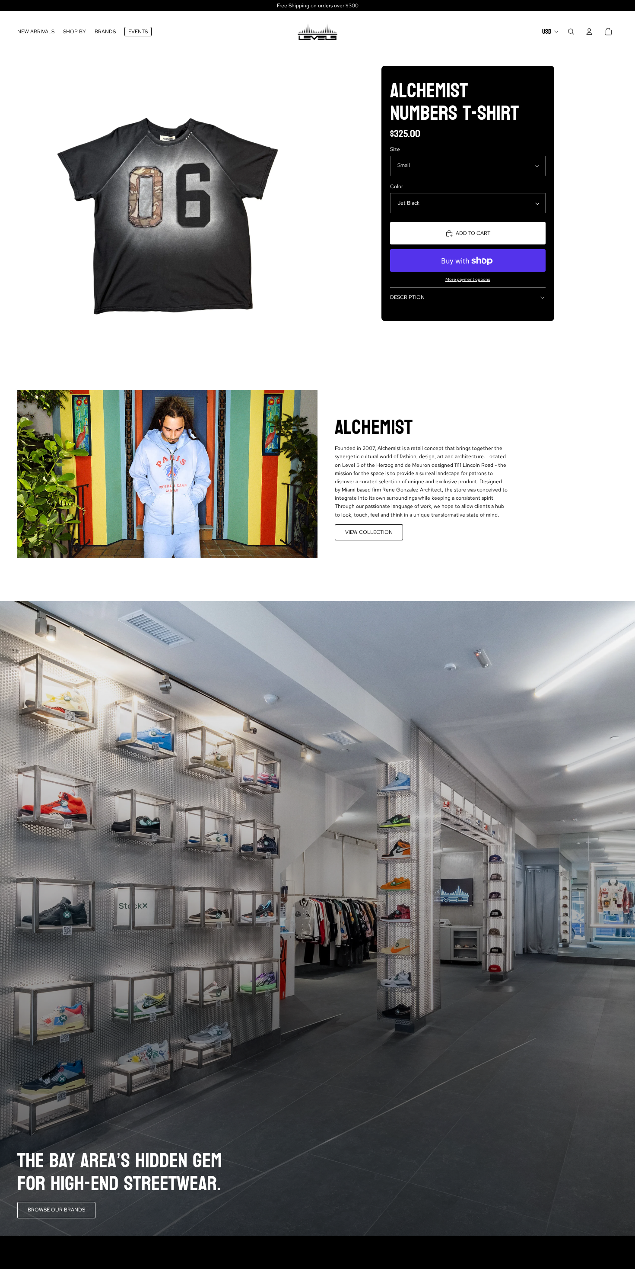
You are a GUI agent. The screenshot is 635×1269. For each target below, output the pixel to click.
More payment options (467, 280)
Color (396, 186)
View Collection (369, 532)
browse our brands (56, 1209)
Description (407, 297)
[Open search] (571, 31)
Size (395, 149)
